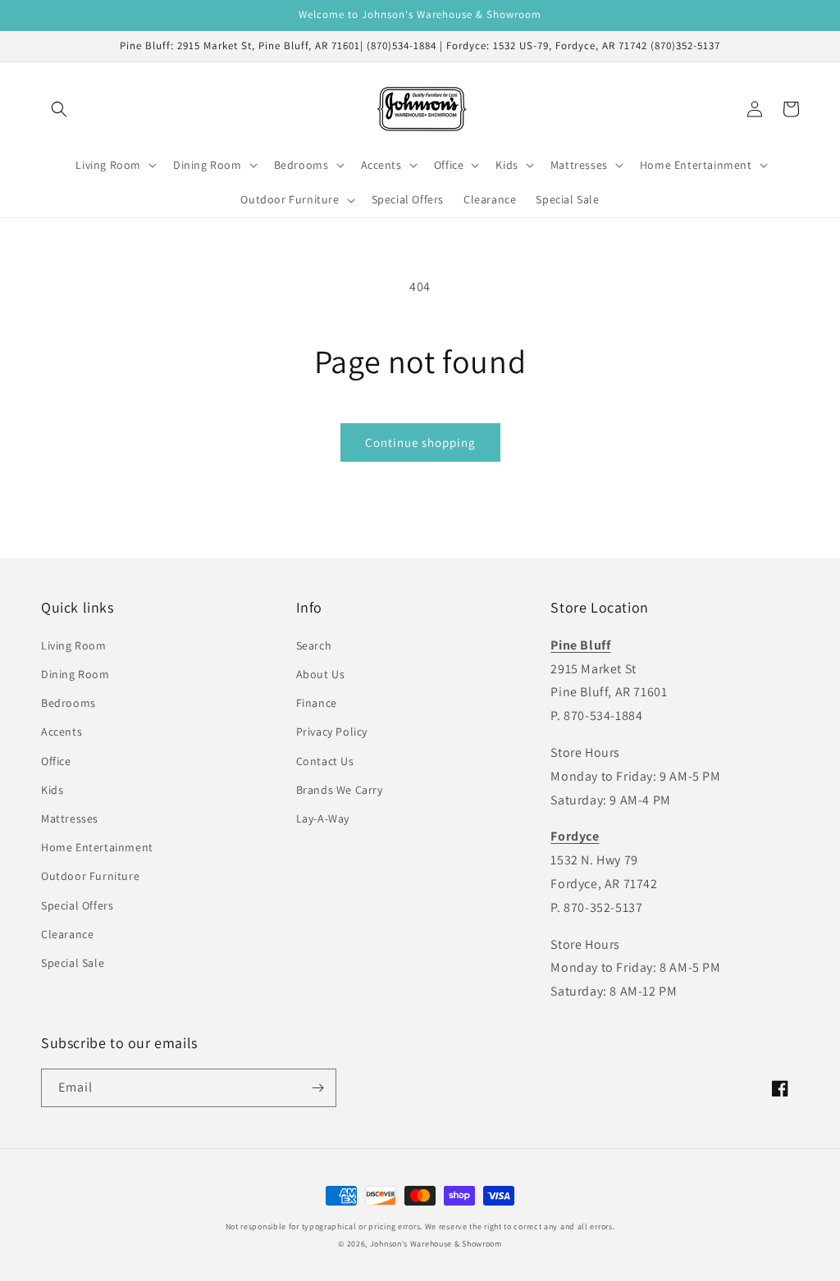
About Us (320, 674)
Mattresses (69, 818)
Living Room (74, 645)
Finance (316, 702)
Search (314, 645)
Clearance (67, 934)
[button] (59, 109)
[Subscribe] (317, 1088)
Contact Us (325, 761)
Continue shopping (420, 442)
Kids (52, 789)
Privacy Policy (332, 731)
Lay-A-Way (322, 818)
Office (56, 761)
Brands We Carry (339, 789)
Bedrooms (68, 702)
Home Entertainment (97, 847)
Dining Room (75, 674)
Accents (61, 731)
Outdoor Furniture (90, 875)
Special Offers (77, 905)
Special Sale (72, 962)
